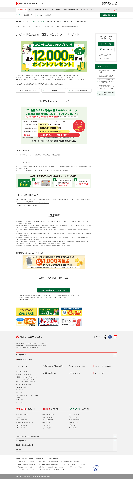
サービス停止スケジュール (93, 10)
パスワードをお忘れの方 (105, 58)
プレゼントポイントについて (28, 90)
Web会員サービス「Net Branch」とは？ (105, 54)
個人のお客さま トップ (25, 359)
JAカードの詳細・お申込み (79, 90)
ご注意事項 (53, 90)
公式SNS (97, 337)
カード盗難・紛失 (105, 10)
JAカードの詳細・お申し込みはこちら (53, 290)
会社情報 (83, 10)
